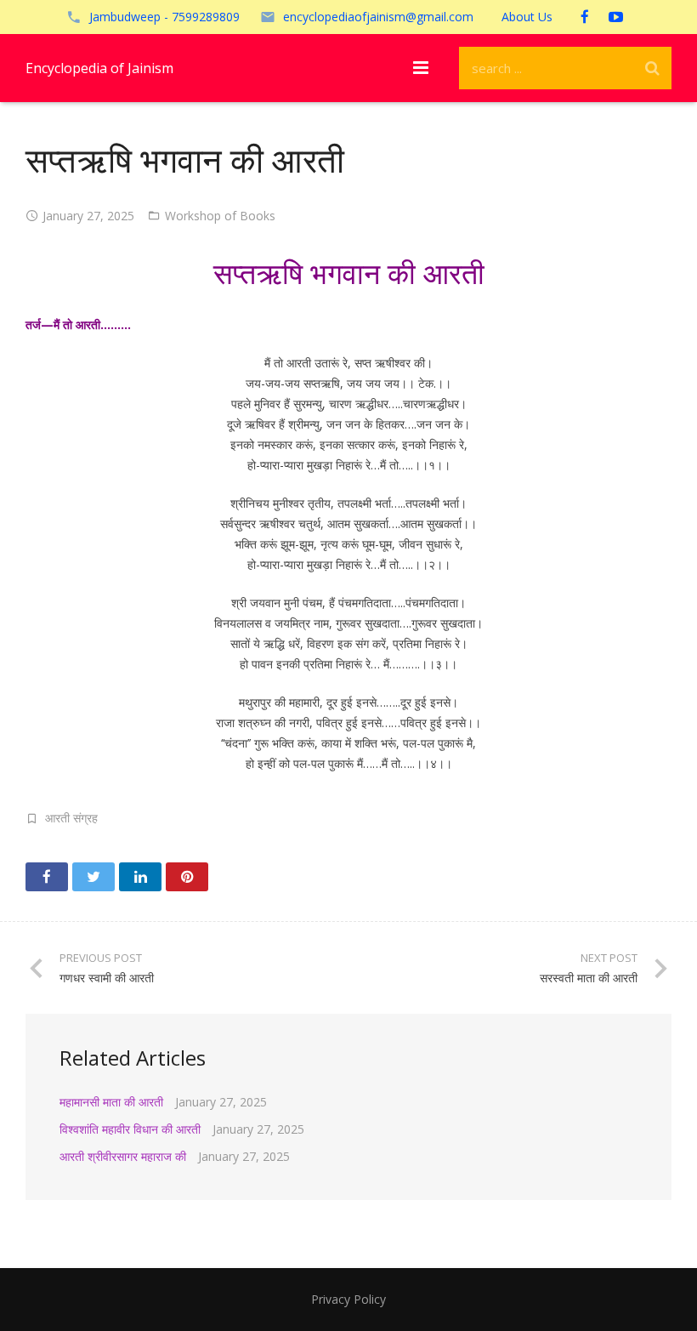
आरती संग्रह (71, 818)
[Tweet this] (93, 876)
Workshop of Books (220, 216)
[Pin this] (187, 876)
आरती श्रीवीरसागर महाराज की (123, 1156)
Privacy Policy (348, 1299)
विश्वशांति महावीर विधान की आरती (130, 1129)
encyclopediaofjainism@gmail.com (378, 17)
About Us (527, 17)
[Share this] (47, 876)
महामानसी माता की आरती (111, 1102)
